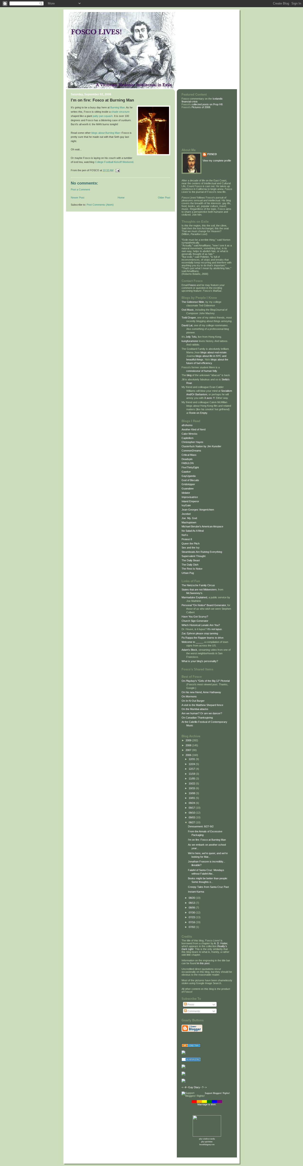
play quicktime (207, 1142)
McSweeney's (194, 593)
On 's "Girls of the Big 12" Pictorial (206, 680)
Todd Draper (189, 317)
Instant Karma (196, 891)
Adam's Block (189, 649)
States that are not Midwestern (199, 589)
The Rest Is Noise (192, 568)
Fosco (192, 285)
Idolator (186, 492)
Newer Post (77, 197)
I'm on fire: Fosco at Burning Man (207, 839)
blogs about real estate (214, 352)
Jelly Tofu (191, 336)
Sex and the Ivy (191, 547)
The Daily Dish (190, 564)
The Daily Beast (191, 560)
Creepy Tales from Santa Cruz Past (208, 886)
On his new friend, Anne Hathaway (201, 692)
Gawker (186, 471)
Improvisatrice (190, 497)
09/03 (192, 817)
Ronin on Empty (198, 412)
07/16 (192, 922)
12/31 (192, 759)
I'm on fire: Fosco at (90, 100)
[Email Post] (117, 170)
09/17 (192, 807)
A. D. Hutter (220, 943)
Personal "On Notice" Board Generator (204, 605)
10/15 (192, 788)
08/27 (192, 822)
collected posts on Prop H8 (207, 104)
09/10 (192, 812)
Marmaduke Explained (194, 597)
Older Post (164, 197)
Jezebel (186, 513)
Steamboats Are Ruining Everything (202, 551)
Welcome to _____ (192, 642)
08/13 (192, 902)
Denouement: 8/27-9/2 (201, 826)
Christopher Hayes (192, 442)
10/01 (192, 798)
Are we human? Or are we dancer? (202, 713)
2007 (189, 750)
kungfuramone (190, 341)
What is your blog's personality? (200, 661)
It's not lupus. (215, 629)
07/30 (192, 912)
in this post (203, 963)
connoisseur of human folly (201, 370)
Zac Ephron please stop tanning (200, 633)
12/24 (192, 764)
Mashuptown (189, 522)
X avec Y (209, 397)
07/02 (192, 927)
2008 (189, 745)
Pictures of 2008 (201, 107)
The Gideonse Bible (193, 301)
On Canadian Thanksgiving (197, 717)
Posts (190, 1004)
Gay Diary (194, 1087)
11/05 (192, 778)
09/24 (192, 803)
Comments (193, 1011)
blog (189, 375)
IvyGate (186, 505)
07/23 (192, 917)
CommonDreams (191, 450)
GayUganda (189, 476)
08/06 (192, 907)
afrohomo (187, 425)
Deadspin (187, 459)
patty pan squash (103, 116)
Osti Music (188, 309)
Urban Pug (188, 572)
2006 (189, 755)
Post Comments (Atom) (100, 204)
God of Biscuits (190, 480)
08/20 (192, 897)
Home (121, 197)
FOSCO (212, 154)
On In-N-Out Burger (193, 700)
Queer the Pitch (191, 543)
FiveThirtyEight (190, 467)
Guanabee (188, 488)
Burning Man (122, 100)
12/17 (192, 768)
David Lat (187, 325)
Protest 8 (187, 539)
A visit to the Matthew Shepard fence (202, 705)
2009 (189, 740)
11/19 (192, 773)
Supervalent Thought (193, 556)
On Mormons (189, 696)
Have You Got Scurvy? (195, 616)
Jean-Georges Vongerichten (198, 509)
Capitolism (187, 438)
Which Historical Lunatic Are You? (201, 625)
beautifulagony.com (206, 1144)
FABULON (188, 463)
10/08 (192, 793)
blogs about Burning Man (105, 132)
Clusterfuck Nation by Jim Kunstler (201, 446)
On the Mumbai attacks (195, 709)
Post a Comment (80, 189)
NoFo (185, 535)
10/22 (192, 783)
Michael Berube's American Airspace (202, 526)
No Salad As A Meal (193, 530)
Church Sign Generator (195, 620)
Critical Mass (189, 454)
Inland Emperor (190, 501)
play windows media (207, 1139)
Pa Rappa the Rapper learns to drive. (203, 637)
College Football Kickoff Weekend (114, 162)
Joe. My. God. (190, 518)
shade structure (120, 111)
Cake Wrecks (189, 433)
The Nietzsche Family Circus (198, 585)
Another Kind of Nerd (193, 429)
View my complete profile (217, 160)
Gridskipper (188, 484)
